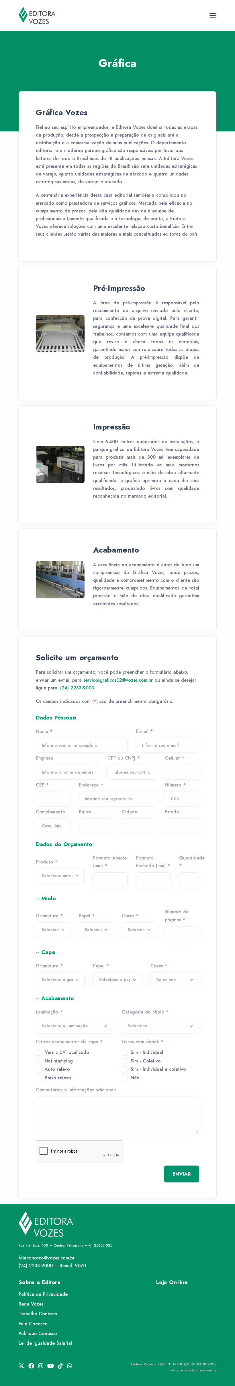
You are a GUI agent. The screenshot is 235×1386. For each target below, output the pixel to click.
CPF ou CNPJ (123, 758)
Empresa (44, 758)
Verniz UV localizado (67, 1052)
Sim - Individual (147, 1052)
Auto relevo (57, 1069)
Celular (174, 758)
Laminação (49, 1012)
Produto (46, 862)
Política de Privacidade (43, 1294)
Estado (172, 812)
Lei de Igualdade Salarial (45, 1343)
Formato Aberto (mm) (110, 862)
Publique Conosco (38, 1333)
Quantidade (192, 862)
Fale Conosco (33, 1323)
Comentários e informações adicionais (76, 1090)
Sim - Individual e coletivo (158, 1069)
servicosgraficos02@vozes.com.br (118, 680)
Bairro (85, 812)
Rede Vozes (31, 1304)
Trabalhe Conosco (38, 1313)
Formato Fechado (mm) (153, 862)
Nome (44, 731)
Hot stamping (59, 1061)
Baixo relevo (58, 1078)
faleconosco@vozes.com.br (47, 1258)
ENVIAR (182, 1173)
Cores (130, 915)
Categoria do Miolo (145, 1012)
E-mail (144, 731)
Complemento (50, 812)
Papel (87, 915)
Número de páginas (177, 915)
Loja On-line (172, 1282)
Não (135, 1078)
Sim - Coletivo (146, 1061)
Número (175, 785)
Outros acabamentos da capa (69, 1041)
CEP (42, 785)
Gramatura (49, 915)
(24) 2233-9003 (77, 688)
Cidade (129, 812)
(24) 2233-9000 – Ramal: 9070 (52, 1265)
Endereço (91, 785)
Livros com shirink (142, 1041)
